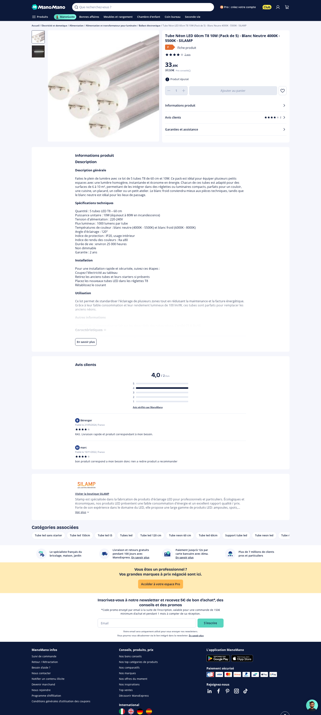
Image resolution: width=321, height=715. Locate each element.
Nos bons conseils (130, 656)
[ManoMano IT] (122, 711)
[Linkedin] (210, 691)
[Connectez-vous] (278, 7)
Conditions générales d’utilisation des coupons (61, 701)
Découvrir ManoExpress (134, 695)
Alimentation (77, 25)
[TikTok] (245, 691)
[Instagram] (236, 691)
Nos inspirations (129, 684)
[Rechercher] (76, 7)
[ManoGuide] (312, 705)
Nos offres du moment (133, 679)
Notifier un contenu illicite (48, 679)
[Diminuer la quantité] (169, 90)
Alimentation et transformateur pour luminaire (111, 25)
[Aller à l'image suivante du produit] (151, 86)
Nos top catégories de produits (138, 662)
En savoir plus (196, 635)
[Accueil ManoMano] (49, 7)
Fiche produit (186, 48)
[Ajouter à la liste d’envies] (282, 90)
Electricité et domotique (54, 25)
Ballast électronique (149, 25)
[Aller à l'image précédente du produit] (55, 86)
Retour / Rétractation (45, 662)
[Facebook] (218, 691)
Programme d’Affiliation (46, 695)
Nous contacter (41, 673)
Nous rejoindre (41, 690)
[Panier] (287, 7)
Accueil (35, 25)
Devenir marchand (43, 684)
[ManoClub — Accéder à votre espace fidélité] (267, 7)
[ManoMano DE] (140, 711)
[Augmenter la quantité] (184, 90)
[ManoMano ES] (149, 711)
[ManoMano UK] (131, 711)
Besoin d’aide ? (41, 667)
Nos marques (127, 673)
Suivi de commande (44, 656)
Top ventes (126, 690)
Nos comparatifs (129, 667)
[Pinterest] (227, 691)
